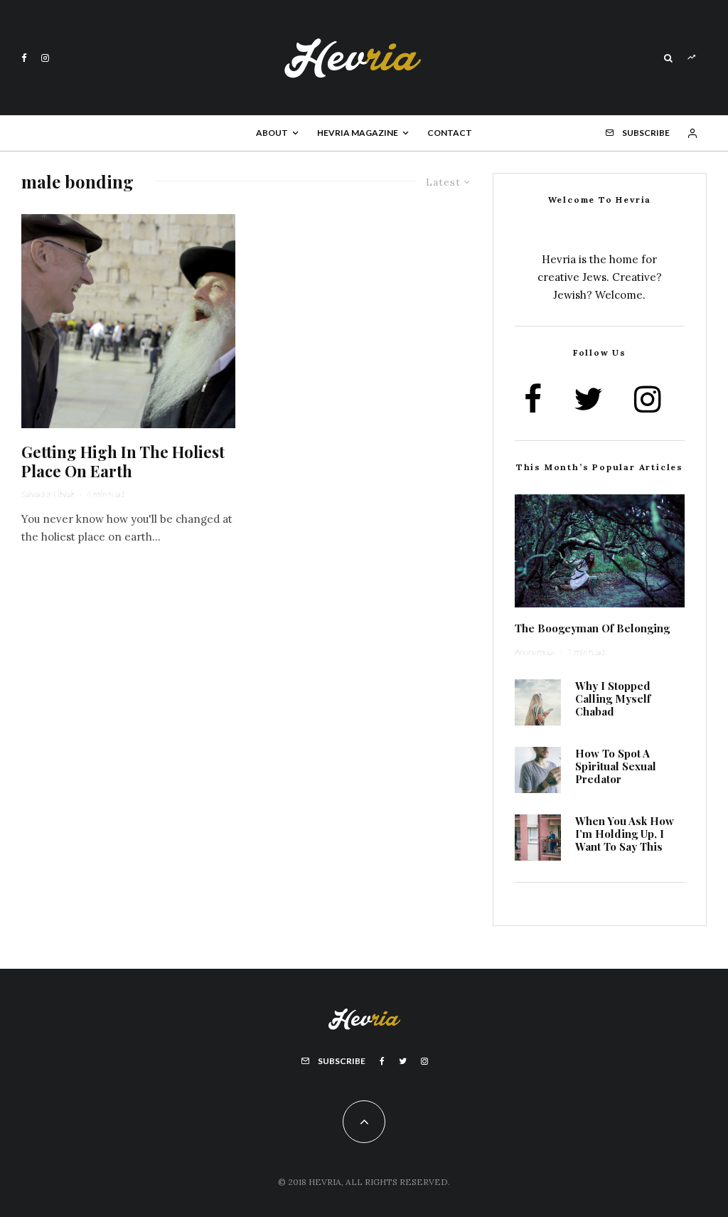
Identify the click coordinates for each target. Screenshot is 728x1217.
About (272, 132)
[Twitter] (403, 1061)
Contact (449, 132)
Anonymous (535, 652)
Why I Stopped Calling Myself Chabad (613, 698)
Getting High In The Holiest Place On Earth (123, 461)
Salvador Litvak (48, 494)
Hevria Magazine (357, 132)
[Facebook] (24, 58)
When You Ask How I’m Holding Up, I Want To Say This (624, 833)
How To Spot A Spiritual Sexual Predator (615, 766)
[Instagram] (45, 58)
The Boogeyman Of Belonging (592, 628)
